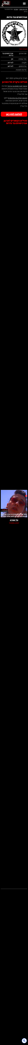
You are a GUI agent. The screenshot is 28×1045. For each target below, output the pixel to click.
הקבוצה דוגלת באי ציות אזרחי (17, 98)
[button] (24, 3)
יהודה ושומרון (14, 522)
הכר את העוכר (23, 9)
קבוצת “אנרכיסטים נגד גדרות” (17, 86)
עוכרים (16, 9)
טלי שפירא (14, 520)
